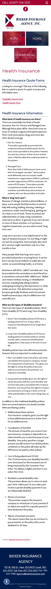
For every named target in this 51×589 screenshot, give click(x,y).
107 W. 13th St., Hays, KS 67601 (19, 567)
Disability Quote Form (12, 99)
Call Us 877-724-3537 (16, 2)
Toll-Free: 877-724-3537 (25, 570)
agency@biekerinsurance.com (31, 573)
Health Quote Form (11, 102)
